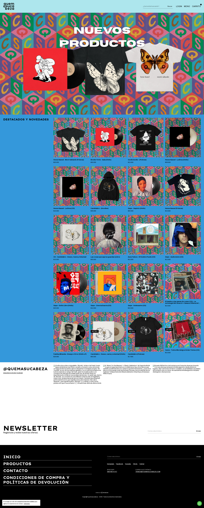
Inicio (12, 457)
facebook (119, 464)
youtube (128, 464)
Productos (17, 463)
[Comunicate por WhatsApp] (199, 503)
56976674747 (112, 471)
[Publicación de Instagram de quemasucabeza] (78, 389)
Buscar (170, 6)
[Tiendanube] (102, 493)
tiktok (135, 464)
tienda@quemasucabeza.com (147, 471)
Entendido (27, 503)
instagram (110, 464)
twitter (141, 464)
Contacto (15, 470)
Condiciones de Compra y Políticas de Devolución (36, 480)
